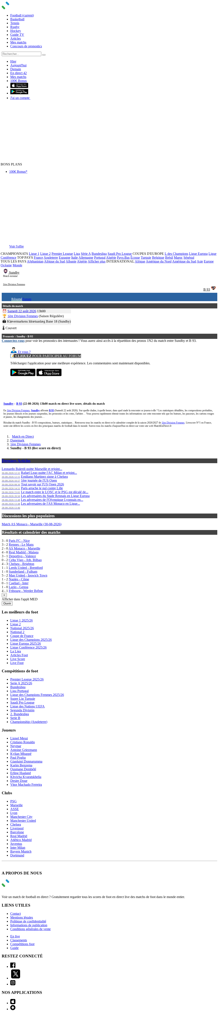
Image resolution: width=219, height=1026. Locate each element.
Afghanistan (35, 261)
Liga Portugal (19, 691)
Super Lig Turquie (22, 698)
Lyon (13, 813)
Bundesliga (99, 253)
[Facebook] (12, 966)
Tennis (14, 23)
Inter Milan (17, 847)
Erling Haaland (20, 773)
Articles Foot (19, 655)
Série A (86, 253)
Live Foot (17, 663)
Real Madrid (18, 836)
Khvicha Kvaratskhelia (25, 777)
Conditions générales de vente (30, 929)
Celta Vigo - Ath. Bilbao (25, 560)
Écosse (135, 257)
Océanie (6, 265)
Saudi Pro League (120, 253)
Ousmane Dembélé (23, 769)
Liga (77, 253)
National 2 (17, 632)
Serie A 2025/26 (21, 683)
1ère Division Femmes (14, 284)
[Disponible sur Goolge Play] (23, 375)
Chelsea (15, 824)
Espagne (64, 257)
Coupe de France (21, 636)
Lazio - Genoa (18, 587)
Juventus (16, 844)
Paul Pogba (18, 757)
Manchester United (23, 820)
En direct (18, 73)
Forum (26, 299)
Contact (15, 913)
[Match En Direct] (16, 886)
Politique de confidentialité (28, 921)
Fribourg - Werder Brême (26, 591)
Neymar (15, 746)
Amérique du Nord (159, 261)
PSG (13, 801)
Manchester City (21, 817)
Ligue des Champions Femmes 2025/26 (37, 695)
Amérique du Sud (184, 261)
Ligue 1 (34, 253)
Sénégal (188, 257)
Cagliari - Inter (18, 583)
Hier (13, 61)
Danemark (17, 440)
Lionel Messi (19, 738)
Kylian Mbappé (20, 754)
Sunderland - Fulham (23, 571)
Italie (74, 257)
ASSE (14, 809)
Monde (17, 265)
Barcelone (17, 832)
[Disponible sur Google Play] (19, 93)
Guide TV (17, 34)
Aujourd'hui (18, 65)
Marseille (16, 805)
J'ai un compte (20, 98)
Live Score (17, 659)
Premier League (62, 253)
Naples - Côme (19, 579)
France (38, 257)
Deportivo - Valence (22, 556)
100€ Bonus (18, 81)
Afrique (140, 261)
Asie (200, 261)
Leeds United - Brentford (26, 567)
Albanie (71, 261)
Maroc (178, 257)
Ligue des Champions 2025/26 (31, 639)
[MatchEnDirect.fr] (16, 8)
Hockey (15, 31)
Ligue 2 (45, 253)
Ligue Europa (198, 253)
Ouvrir (7, 603)
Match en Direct (23, 436)
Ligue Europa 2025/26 (25, 643)
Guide (14, 948)
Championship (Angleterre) (28, 722)
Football (22, 15)
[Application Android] (12, 1009)
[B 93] (213, 289)
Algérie (111, 257)
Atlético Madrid (21, 840)
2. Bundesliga (19, 714)
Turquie (146, 257)
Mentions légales (21, 917)
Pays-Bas (123, 257)
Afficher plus (96, 261)
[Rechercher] (44, 55)
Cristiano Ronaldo (22, 742)
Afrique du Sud (54, 261)
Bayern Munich (20, 851)
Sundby (14, 272)
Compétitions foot (22, 944)
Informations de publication (28, 925)
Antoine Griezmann (23, 750)
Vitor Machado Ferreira (26, 784)
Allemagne (85, 257)
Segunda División (22, 710)
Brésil (169, 257)
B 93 (206, 289)
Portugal (99, 257)
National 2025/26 (22, 628)
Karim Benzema (21, 765)
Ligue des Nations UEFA (27, 706)
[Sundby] (6, 272)
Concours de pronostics (26, 46)
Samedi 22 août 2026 (21, 311)
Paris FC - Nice (19, 540)
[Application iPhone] (12, 1003)
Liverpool (17, 828)
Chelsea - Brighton (21, 564)
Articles (15, 38)
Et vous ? (24, 352)
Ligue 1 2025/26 (21, 620)
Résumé (16, 299)
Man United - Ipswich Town (28, 575)
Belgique (158, 257)
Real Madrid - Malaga (23, 552)
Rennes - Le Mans (21, 544)
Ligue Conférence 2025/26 (28, 647)
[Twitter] (15, 978)
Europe (209, 261)
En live (15, 936)
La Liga (15, 651)
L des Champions (176, 253)
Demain (15, 69)
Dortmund (17, 855)
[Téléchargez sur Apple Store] (49, 375)
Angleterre (51, 257)
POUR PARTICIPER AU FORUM (45, 356)
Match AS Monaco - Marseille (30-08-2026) (31, 524)
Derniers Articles (16, 460)
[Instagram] (12, 984)
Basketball (17, 19)
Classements (18, 940)
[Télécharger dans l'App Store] (19, 87)
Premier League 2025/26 (27, 679)
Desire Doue (18, 781)
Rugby (14, 27)
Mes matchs (18, 42)
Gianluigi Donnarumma (26, 761)
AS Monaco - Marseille (24, 548)
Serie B (15, 718)
